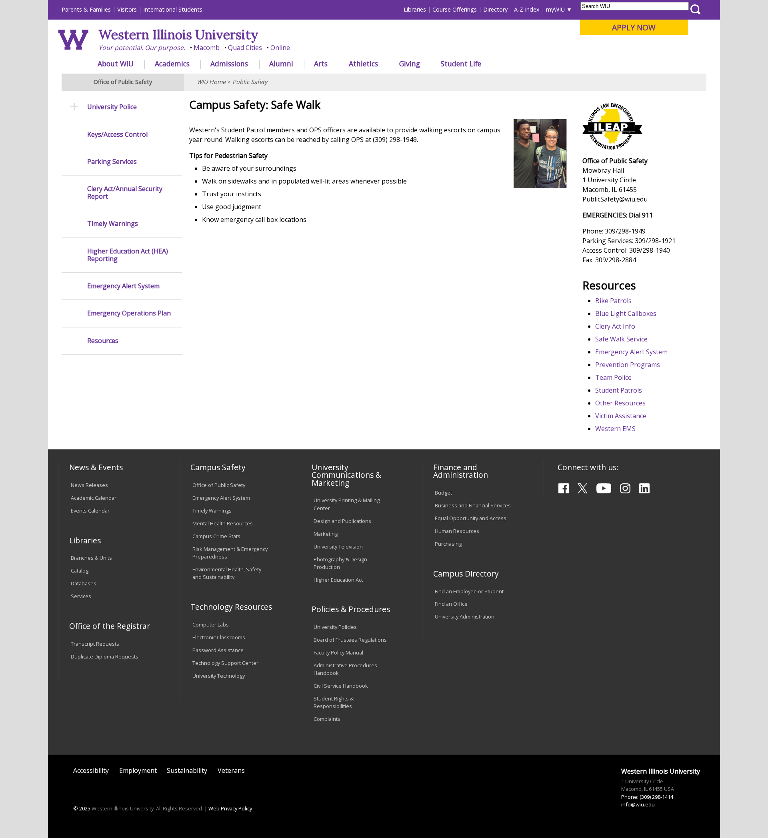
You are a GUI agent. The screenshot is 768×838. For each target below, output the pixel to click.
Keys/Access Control (117, 134)
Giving (409, 63)
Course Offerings (454, 9)
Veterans (231, 770)
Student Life (461, 63)
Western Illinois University (178, 34)
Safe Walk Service (621, 339)
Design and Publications (342, 521)
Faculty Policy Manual (338, 652)
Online (280, 47)
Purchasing (448, 543)
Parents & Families (86, 9)
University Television (338, 546)
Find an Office (451, 603)
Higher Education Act (338, 579)
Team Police (613, 377)
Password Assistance (218, 650)
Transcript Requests (95, 643)
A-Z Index (527, 9)
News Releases (89, 485)
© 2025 (81, 808)
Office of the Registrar (109, 626)
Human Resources (457, 531)
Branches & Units (91, 557)
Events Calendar (90, 510)
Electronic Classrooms (218, 637)
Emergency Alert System (631, 351)
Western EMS (615, 428)
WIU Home (211, 82)
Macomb (207, 47)
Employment (138, 770)
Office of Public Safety (218, 485)
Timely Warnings (112, 223)
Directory (495, 9)
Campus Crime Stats (216, 536)
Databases (83, 583)
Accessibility (91, 770)
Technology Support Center (225, 662)
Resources (102, 341)
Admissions (229, 63)
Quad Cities (245, 47)
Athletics (363, 63)
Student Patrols (618, 390)
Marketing (326, 533)
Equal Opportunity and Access (470, 518)
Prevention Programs (627, 364)
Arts (321, 63)
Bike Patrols (613, 300)
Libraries (415, 9)
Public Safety (249, 82)
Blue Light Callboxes (625, 313)
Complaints (327, 718)
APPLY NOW (634, 27)
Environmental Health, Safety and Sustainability (226, 573)
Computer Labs (210, 624)
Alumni (281, 63)
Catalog (79, 570)
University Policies (335, 626)
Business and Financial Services (473, 505)
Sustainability (187, 770)
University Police (112, 107)
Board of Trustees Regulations (350, 639)
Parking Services (112, 162)
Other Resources (620, 403)
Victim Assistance (620, 415)
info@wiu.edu (638, 804)
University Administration (464, 616)
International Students (172, 9)
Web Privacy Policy (230, 808)
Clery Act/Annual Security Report (124, 192)
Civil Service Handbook (341, 685)
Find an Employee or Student (469, 591)
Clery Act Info (615, 326)
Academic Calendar (93, 497)
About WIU (116, 63)
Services (81, 596)
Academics (172, 63)
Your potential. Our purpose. (141, 47)
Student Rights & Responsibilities (334, 702)
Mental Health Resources (222, 523)
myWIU (555, 9)
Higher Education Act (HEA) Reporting (127, 255)
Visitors (127, 9)
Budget (443, 492)
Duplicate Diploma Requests (104, 656)
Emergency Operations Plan (129, 313)
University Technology (218, 675)
